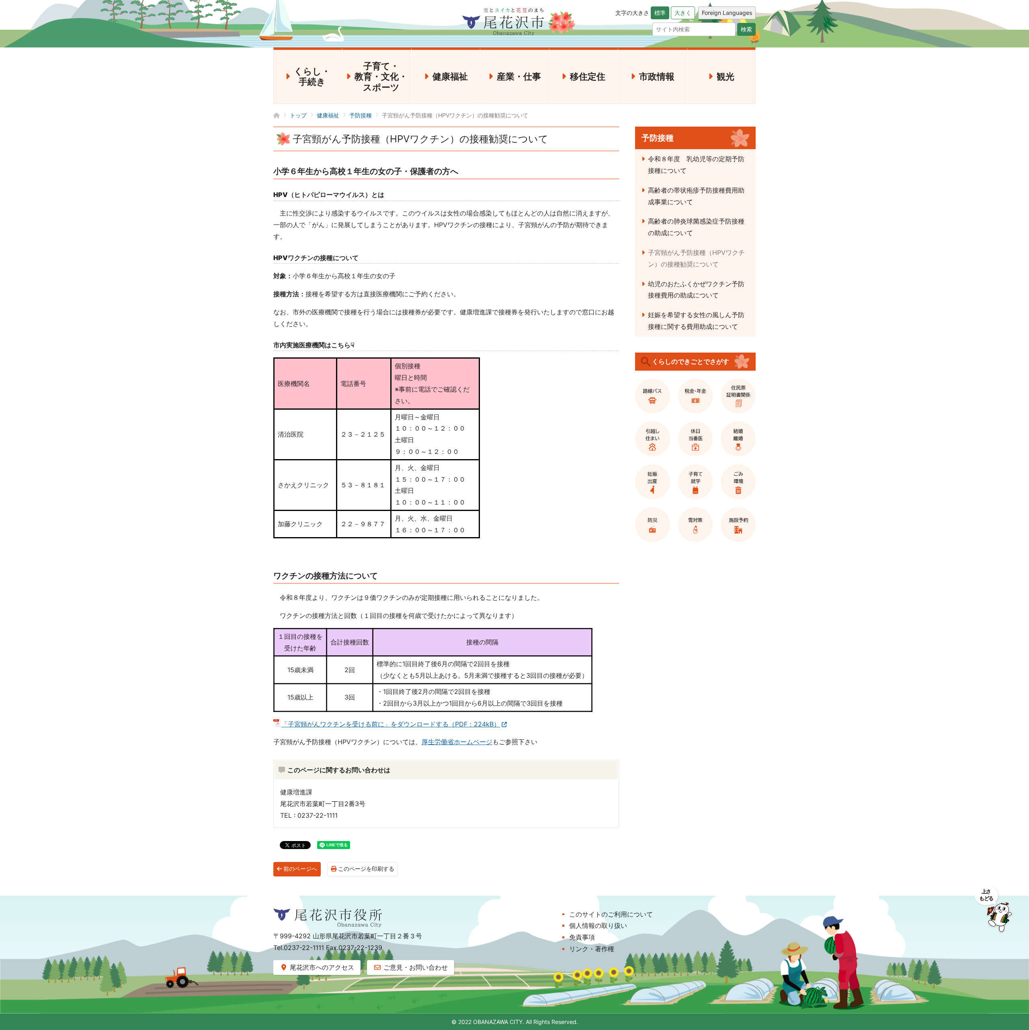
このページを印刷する (365, 869)
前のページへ (299, 869)
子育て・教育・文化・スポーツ (381, 76)
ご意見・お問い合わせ (414, 967)
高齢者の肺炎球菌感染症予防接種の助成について (696, 227)
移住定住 (587, 76)
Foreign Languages (727, 12)
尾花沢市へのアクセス (321, 967)
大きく (682, 13)
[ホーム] (281, 115)
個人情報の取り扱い (598, 925)
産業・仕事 (519, 76)
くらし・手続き (312, 76)
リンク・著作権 (591, 949)
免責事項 (582, 937)
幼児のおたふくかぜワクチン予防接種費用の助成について (696, 290)
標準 (660, 13)
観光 (725, 76)
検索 (746, 29)
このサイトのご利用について (611, 914)
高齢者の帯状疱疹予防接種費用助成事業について (696, 196)
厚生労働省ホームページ (457, 742)
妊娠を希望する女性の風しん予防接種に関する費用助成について (696, 320)
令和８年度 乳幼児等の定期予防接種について (696, 164)
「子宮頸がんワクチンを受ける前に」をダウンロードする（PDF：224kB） (390, 724)
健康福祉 (450, 76)
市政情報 (656, 76)
